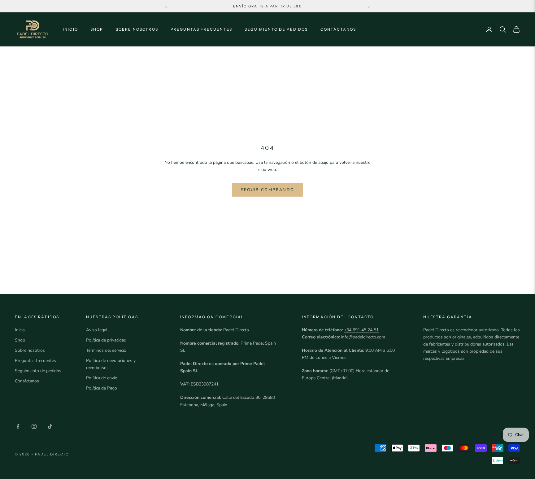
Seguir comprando (267, 190)
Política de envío (101, 378)
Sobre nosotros (137, 29)
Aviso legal (96, 330)
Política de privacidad (106, 340)
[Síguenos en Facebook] (18, 426)
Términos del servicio (106, 350)
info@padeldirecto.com (363, 337)
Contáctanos (338, 29)
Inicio (70, 29)
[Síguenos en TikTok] (50, 426)
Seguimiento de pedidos (276, 29)
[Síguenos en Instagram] (34, 426)
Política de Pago (101, 388)
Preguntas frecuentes (201, 29)
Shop (96, 29)
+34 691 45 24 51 (361, 330)
